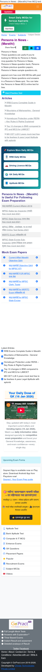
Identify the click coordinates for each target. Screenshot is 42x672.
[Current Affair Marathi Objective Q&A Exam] (37, 257)
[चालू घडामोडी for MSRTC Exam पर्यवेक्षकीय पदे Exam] (37, 289)
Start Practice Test (13, 92)
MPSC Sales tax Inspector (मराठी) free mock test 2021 (17, 212)
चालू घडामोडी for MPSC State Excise (18, 299)
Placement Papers (14, 553)
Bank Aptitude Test (15, 533)
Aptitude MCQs (14, 183)
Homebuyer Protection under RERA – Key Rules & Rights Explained (22, 120)
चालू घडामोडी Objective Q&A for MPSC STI (21, 267)
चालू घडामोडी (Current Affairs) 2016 (17, 205)
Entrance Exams (14, 543)
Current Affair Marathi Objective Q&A (18, 259)
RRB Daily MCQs (15, 156)
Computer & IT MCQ (15, 538)
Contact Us (21, 651)
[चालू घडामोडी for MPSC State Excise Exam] (37, 297)
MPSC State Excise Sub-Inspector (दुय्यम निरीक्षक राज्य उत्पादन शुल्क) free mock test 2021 (17, 242)
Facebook (24, 648)
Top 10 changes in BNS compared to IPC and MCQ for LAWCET (23, 128)
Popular (9, 558)
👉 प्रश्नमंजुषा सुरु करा (21, 517)
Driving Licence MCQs (18, 165)
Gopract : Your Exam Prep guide (18, 479)
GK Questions (12, 548)
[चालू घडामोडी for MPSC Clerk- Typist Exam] (37, 281)
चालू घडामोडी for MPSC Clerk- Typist (18, 283)
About (11, 651)
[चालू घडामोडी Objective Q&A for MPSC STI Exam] (37, 265)
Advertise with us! (21, 654)
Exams (12, 34)
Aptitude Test (12, 528)
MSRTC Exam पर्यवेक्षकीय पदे (14, 234)
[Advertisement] (21, 325)
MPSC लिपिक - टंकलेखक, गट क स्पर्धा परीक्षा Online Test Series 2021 (17, 228)
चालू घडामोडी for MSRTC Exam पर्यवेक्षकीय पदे (19, 291)
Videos (9, 573)
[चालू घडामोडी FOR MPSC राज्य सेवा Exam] (37, 273)
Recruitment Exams (15, 563)
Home (4, 34)
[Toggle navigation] (38, 6)
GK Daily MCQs (14, 174)
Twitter (16, 648)
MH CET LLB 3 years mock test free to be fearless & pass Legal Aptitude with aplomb (22, 137)
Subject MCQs (13, 568)
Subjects (22, 34)
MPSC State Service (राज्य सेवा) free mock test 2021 (16, 220)
